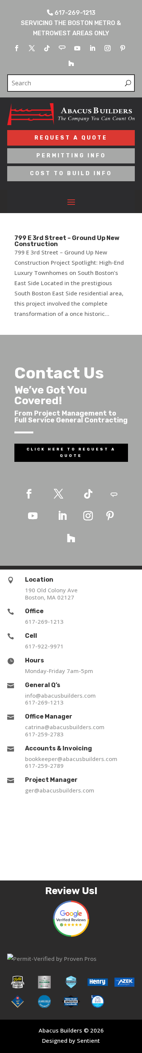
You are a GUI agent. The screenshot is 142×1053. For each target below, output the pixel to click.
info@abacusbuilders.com (60, 695)
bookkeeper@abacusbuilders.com (71, 759)
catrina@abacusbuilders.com (65, 727)
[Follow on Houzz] (71, 63)
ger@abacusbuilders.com (59, 790)
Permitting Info (71, 155)
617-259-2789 (44, 765)
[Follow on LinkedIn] (92, 48)
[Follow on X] (32, 48)
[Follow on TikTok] (47, 48)
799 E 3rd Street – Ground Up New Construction (66, 241)
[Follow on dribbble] (62, 48)
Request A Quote (71, 138)
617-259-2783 (44, 734)
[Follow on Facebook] (17, 48)
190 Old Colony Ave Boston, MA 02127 (51, 593)
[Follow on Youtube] (77, 48)
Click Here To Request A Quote (71, 452)
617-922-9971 (44, 646)
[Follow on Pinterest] (123, 48)
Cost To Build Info (71, 173)
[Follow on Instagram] (107, 48)
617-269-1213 (44, 621)
